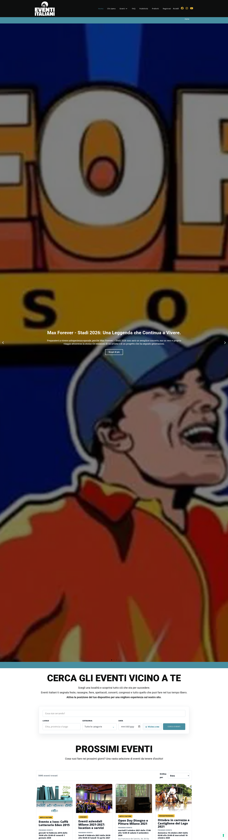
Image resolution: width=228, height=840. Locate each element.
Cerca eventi (174, 726)
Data (120, 720)
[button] (3, 342)
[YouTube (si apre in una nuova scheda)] (191, 8)
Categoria (87, 720)
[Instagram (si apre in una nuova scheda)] (187, 8)
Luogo (46, 720)
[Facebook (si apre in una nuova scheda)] (182, 8)
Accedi (176, 8)
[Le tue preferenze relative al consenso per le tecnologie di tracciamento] (223, 835)
